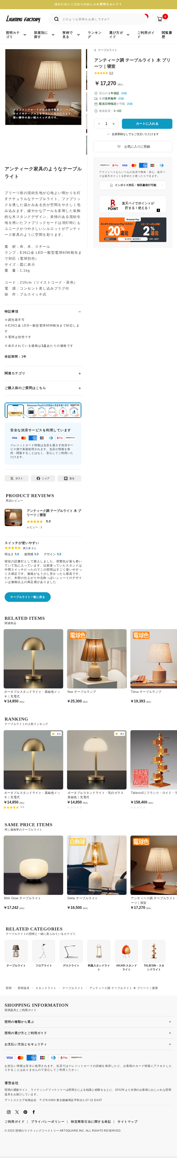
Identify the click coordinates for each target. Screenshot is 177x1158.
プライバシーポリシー (48, 1121)
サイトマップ (128, 1121)
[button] (14, 97)
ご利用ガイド (15, 1121)
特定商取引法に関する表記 (91, 1121)
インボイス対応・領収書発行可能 (135, 185)
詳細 (124, 93)
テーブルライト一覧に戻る (27, 597)
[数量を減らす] (99, 123)
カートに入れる (147, 123)
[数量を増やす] (114, 123)
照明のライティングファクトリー (37, 1130)
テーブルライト (107, 50)
